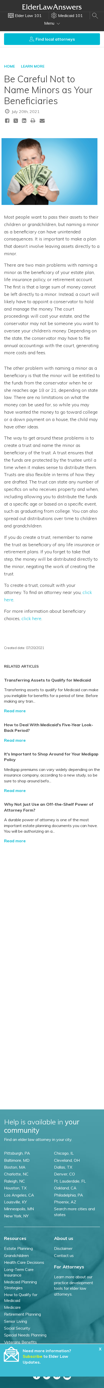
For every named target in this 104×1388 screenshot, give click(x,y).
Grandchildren (16, 1255)
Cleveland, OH (67, 1160)
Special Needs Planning (25, 1334)
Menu (49, 23)
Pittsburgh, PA (17, 1153)
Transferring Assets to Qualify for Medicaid (47, 680)
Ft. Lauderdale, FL (70, 1181)
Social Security (17, 1328)
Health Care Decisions (24, 1262)
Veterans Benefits (20, 1342)
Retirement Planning (22, 1314)
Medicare (12, 1307)
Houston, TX (15, 1187)
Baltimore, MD (17, 1160)
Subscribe (32, 1356)
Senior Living (15, 1321)
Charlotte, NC (16, 1173)
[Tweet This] (15, 121)
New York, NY (16, 1215)
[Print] (33, 120)
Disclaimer (63, 1248)
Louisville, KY (15, 1201)
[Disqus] (52, 911)
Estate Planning (18, 1248)
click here (31, 618)
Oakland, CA (65, 1187)
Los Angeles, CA (19, 1195)
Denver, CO (64, 1173)
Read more (15, 710)
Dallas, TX (63, 1167)
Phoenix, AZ (65, 1201)
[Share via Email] (42, 120)
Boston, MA (14, 1167)
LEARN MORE (32, 66)
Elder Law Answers (52, 7)
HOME (9, 66)
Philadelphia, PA (68, 1195)
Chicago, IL (64, 1153)
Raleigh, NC (14, 1181)
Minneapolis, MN (19, 1208)
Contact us (64, 1255)
